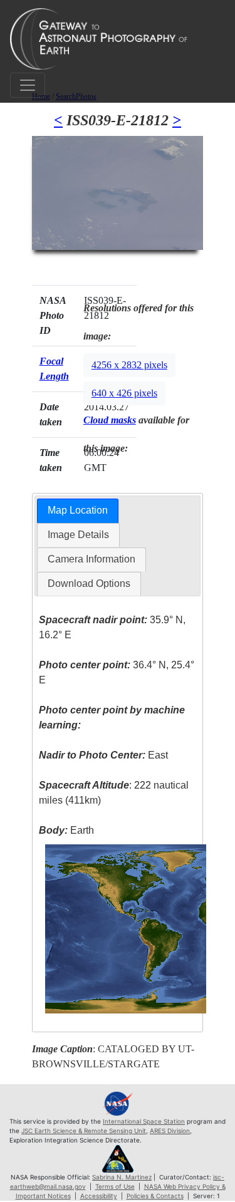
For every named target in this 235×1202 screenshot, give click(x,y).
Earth (66, 830)
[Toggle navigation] (27, 85)
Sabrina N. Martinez (122, 1177)
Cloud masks (109, 420)
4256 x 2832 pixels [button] (129, 365)
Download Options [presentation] (89, 583)
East (103, 755)
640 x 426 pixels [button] (124, 393)
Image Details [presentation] (78, 534)
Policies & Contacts (155, 1195)
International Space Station (144, 1121)
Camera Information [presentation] (91, 559)
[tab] (77, 511)
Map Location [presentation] (78, 510)
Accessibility (98, 1195)
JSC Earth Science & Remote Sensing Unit (83, 1130)
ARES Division (170, 1130)
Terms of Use (115, 1186)
